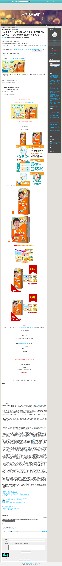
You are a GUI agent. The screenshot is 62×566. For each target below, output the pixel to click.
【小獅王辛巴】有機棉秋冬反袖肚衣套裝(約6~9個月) (11, 508)
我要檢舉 (45, 517)
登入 (54, 1)
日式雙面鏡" (52, 130)
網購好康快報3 (31, 14)
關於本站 (54, 40)
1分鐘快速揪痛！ (52, 55)
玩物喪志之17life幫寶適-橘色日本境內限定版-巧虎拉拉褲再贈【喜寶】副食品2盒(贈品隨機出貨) (55, 77)
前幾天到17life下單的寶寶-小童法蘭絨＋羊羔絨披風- (11, 492)
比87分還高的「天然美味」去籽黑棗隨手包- (9, 491)
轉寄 (15, 527)
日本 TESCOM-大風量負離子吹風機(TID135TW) (55, 128)
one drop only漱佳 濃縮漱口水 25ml (8, 510)
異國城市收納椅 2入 (30, 102)
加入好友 (54, 45)
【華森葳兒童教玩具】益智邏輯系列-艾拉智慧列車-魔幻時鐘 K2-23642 (14, 502)
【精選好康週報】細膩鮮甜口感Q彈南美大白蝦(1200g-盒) (11, 493)
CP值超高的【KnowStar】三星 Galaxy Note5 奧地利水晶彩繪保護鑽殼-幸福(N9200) (16, 495)
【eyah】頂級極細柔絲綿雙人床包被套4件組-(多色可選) (25, 327)
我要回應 (44, 531)
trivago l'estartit (52, 126)
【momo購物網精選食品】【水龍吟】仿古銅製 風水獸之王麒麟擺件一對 (55, 99)
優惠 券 (44, 428)
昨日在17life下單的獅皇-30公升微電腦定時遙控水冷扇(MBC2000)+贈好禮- (14, 488)
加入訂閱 (51, 145)
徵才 (39, 563)
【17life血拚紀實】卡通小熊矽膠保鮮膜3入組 (54, 87)
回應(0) (5, 531)
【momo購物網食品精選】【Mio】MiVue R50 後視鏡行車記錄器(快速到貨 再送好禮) (55, 95)
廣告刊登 (23, 563)
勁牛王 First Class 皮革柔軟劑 (7, 509)
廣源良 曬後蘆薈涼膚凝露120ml (23, 343)
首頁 (16, 25)
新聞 (47, 1)
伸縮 (4, 82)
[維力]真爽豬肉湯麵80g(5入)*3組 (54, 118)
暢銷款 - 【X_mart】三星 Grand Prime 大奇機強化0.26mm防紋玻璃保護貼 (14, 498)
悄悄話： (6, 543)
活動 (46, 25)
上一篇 (16, 27)
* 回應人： (6, 539)
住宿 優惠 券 (23, 434)
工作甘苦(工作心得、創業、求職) (11, 528)
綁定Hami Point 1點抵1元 (54, 53)
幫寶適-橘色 (4, 37)
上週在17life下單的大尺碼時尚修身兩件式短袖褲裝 (54, 89)
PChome (51, 1)
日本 (6, 37)
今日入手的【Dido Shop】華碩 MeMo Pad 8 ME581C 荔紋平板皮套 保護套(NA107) (16, 494)
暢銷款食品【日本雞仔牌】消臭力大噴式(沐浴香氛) (55, 103)
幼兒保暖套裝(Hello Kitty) (6, 507)
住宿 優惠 (33, 441)
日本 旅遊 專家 (57, 130)
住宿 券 (34, 427)
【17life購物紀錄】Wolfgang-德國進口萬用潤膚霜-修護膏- (55, 81)
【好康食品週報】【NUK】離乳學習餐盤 (54, 84)
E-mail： (6, 541)
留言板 (55, 42)
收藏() (17, 531)
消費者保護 (27, 563)
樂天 (18, 429)
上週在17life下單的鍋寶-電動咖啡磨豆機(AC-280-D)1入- (55, 106)
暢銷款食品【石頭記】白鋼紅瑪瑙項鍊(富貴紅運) (55, 92)
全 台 (30, 448)
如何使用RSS (56, 143)
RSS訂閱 (51, 143)
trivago (39, 405)
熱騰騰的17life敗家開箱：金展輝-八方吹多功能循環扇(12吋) (12, 499)
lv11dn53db (45, 526)
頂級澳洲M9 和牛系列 (53, 124)
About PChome (36, 563)
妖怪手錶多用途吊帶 (5, 501)
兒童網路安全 (31, 563)
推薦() (11, 531)
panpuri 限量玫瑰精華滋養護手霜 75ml (8, 506)
